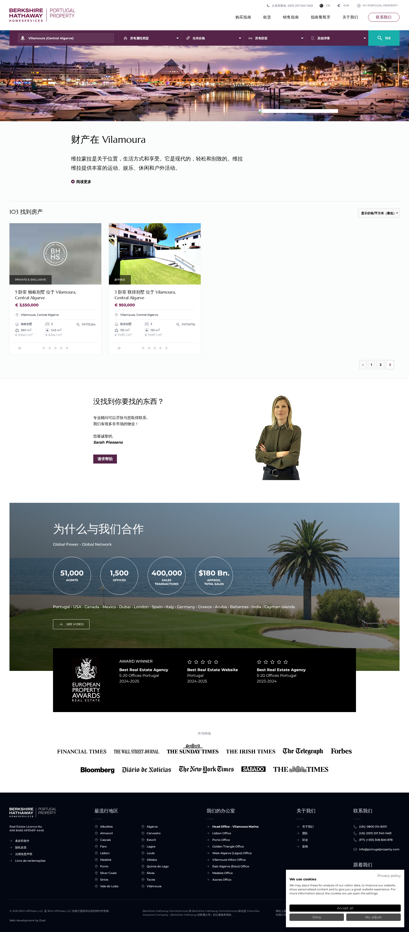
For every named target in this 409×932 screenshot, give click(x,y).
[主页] (42, 15)
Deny (316, 917)
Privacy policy (389, 876)
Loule (151, 853)
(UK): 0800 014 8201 (373, 826)
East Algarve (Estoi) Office (230, 866)
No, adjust (373, 917)
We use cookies (302, 879)
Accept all (345, 908)
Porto (104, 866)
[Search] (384, 36)
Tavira (151, 879)
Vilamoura (154, 886)
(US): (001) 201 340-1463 (375, 833)
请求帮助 (105, 459)
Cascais (105, 840)
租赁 (267, 17)
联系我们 (384, 17)
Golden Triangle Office (228, 846)
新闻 (305, 846)
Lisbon (105, 853)
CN (328, 5)
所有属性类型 (139, 38)
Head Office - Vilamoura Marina (235, 826)
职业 (305, 840)
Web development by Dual (27, 920)
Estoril (151, 840)
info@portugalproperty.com (379, 849)
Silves (151, 873)
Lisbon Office (221, 833)
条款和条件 (22, 841)
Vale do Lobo (109, 886)
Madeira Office (222, 873)
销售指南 (291, 17)
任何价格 (199, 38)
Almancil (106, 833)
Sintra (104, 879)
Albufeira (106, 826)
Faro (103, 846)
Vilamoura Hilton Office (229, 859)
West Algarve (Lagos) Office (232, 853)
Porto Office (221, 840)
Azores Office (221, 879)
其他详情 (323, 38)
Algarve (152, 826)
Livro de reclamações (30, 860)
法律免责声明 (23, 854)
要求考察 (55, 254)
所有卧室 (261, 38)
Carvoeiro (154, 833)
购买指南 (243, 17)
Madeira (105, 859)
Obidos (152, 859)
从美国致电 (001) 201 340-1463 (292, 5)
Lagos (151, 846)
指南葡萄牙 (321, 17)
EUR (343, 5)
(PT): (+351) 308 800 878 (376, 840)
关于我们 (350, 17)
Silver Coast (108, 873)
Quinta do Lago (158, 866)
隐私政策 (21, 847)
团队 (305, 833)
